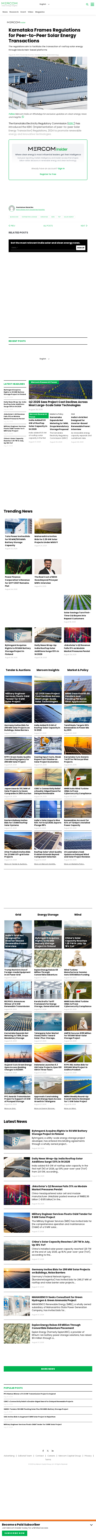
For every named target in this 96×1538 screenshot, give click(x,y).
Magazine (40, 12)
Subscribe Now (14, 1533)
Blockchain (14, 217)
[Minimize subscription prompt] (91, 1524)
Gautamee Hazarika (27, 55)
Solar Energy (69, 217)
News (5, 12)
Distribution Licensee (29, 217)
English (43, 4)
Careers (51, 1455)
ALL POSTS (48, 225)
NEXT (83, 225)
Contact (40, 1455)
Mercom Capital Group (70, 1455)
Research (14, 12)
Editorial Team (25, 1455)
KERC (53, 217)
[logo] (9, 4)
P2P (59, 217)
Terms (48, 1459)
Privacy (88, 1455)
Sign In (61, 168)
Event (23, 12)
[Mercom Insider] (16, 22)
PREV (12, 225)
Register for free (48, 174)
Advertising (9, 1455)
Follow (12, 114)
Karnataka (44, 217)
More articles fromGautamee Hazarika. (30, 209)
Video (30, 12)
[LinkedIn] (52, 1450)
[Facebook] (43, 1450)
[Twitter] (47, 1450)
